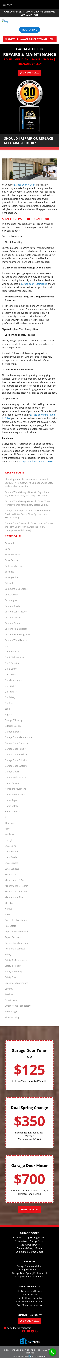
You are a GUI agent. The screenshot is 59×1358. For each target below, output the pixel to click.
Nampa (8, 908)
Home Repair (11, 800)
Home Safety (11, 805)
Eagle (7, 708)
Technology (11, 1011)
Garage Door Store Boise (26, 1350)
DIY (6, 645)
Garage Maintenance (15, 777)
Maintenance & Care (15, 880)
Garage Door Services (16, 754)
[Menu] (4, 4)
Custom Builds (12, 606)
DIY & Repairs (12, 663)
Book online (29, 29)
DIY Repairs (11, 691)
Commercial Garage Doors (29, 1251)
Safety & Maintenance (16, 960)
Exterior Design (13, 725)
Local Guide (11, 857)
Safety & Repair (13, 965)
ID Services (10, 822)
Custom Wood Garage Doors (29, 1241)
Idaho (8, 828)
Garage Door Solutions (17, 760)
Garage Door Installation (29, 1266)
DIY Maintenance (13, 680)
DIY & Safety (11, 668)
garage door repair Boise (34, 283)
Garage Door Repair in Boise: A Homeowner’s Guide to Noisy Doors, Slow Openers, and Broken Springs (28, 514)
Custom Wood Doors (16, 640)
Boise (7, 548)
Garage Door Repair (15, 748)
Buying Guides (12, 577)
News (7, 914)
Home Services (12, 811)
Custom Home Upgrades (17, 634)
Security (9, 988)
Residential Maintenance (17, 943)
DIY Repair (10, 685)
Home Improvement (15, 788)
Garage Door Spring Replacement (29, 1273)
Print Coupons (29, 1209)
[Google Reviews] (36, 1331)
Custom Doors (12, 623)
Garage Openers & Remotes (29, 1276)
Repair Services (13, 937)
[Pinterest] (32, 1331)
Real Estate (10, 925)
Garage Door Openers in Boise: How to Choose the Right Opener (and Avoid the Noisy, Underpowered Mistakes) (29, 527)
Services (9, 994)
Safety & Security (13, 971)
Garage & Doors (13, 731)
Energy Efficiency (13, 720)
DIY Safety (10, 697)
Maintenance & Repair (16, 885)
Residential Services (15, 948)
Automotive (11, 543)
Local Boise (10, 845)
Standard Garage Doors (29, 1248)
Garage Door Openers (16, 743)
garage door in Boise (25, 184)
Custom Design (13, 617)
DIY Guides (10, 674)
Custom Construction (16, 611)
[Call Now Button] (52, 1352)
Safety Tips (10, 977)
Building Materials (14, 566)
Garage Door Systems (16, 765)
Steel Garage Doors (29, 1244)
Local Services (12, 868)
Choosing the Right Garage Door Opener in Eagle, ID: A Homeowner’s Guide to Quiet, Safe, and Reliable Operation (29, 483)
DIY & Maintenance (14, 657)
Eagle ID (9, 714)
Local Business (12, 851)
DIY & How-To (12, 651)
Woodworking (12, 1017)
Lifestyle (9, 840)
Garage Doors (12, 771)
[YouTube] (28, 1331)
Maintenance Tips (14, 897)
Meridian (9, 903)
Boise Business (12, 554)
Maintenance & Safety (16, 891)
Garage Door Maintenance (18, 737)
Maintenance (11, 874)
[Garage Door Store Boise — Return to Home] (29, 21)
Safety (8, 954)
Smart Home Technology (17, 1005)
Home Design (12, 783)
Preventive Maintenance (17, 920)
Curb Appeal (11, 600)
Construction (11, 594)
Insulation (10, 834)
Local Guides (11, 862)
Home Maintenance (15, 794)
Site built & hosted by (29, 1356)
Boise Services (12, 560)
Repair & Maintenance (16, 931)
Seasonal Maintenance (16, 982)
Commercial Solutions (16, 588)
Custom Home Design (16, 628)
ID (6, 817)
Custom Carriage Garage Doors (29, 1237)
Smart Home (11, 1000)
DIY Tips (9, 703)
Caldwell (9, 583)
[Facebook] (23, 1331)
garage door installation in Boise (36, 461)
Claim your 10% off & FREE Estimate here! (29, 39)
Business (9, 571)
